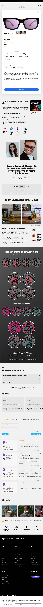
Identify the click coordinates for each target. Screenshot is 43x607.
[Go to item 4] (17, 33)
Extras (28, 186)
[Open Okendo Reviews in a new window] (37, 431)
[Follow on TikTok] (15, 595)
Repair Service (4, 586)
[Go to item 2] (9, 34)
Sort (32, 438)
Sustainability (17, 566)
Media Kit (32, 556)
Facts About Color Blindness (20, 552)
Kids (2, 554)
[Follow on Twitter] (5, 595)
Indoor (3, 552)
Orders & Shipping (5, 581)
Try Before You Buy (18, 558)
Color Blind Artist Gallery (19, 564)
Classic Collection (5, 564)
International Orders (5, 583)
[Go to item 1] (6, 34)
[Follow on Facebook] (2, 595)
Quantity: (6, 82)
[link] (7, 53)
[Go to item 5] (21, 33)
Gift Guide (3, 549)
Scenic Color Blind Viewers (20, 556)
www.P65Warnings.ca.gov (30, 521)
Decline (34, 604)
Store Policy (4, 579)
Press (32, 551)
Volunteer (17, 562)
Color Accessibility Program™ (36, 552)
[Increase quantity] (10, 84)
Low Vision (4, 562)
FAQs (3, 588)
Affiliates (32, 560)
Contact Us (4, 590)
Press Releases (33, 558)
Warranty (3, 585)
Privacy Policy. (14, 601)
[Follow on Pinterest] (10, 595)
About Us (32, 549)
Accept (21, 604)
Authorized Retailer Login (35, 564)
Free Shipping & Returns (21, 1)
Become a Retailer (34, 562)
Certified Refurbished (6, 566)
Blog (31, 554)
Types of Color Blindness (19, 554)
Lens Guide (4, 573)
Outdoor (3, 551)
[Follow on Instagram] (7, 595)
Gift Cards (3, 560)
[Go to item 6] (24, 33)
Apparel (3, 567)
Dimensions (22, 186)
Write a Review (37, 434)
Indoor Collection (7, 37)
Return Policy (4, 577)
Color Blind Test (18, 560)
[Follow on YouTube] (13, 595)
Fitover (3, 556)
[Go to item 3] (13, 34)
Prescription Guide (5, 575)
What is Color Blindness (19, 551)
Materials (16, 186)
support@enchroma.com (36, 573)
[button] (21, 42)
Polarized (3, 558)
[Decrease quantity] (5, 84)
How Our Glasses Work (19, 549)
